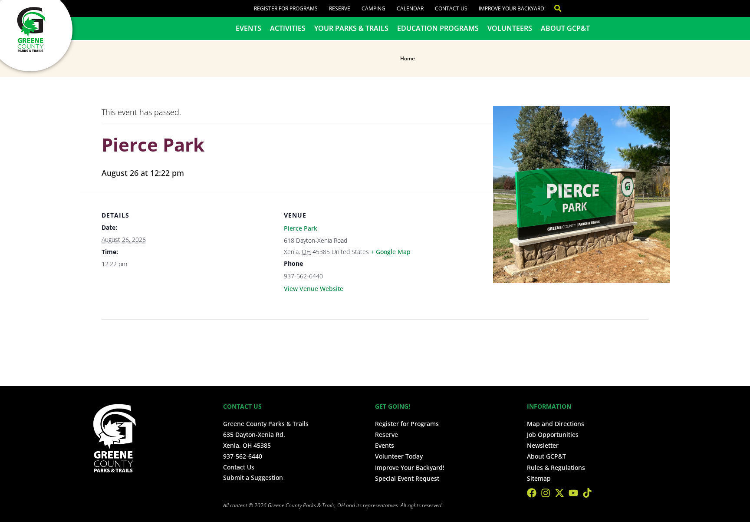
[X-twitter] (559, 493)
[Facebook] (531, 493)
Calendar (410, 8)
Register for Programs (286, 8)
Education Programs (438, 28)
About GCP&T (565, 28)
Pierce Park (300, 228)
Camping (373, 8)
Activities (288, 28)
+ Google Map (391, 252)
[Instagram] (545, 493)
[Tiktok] (587, 493)
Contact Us (451, 8)
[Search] (553, 8)
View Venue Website (313, 288)
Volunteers (509, 28)
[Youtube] (573, 493)
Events (248, 28)
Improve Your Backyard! (512, 8)
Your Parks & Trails (351, 28)
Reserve (339, 8)
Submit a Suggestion (253, 477)
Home (407, 58)
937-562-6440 (242, 456)
